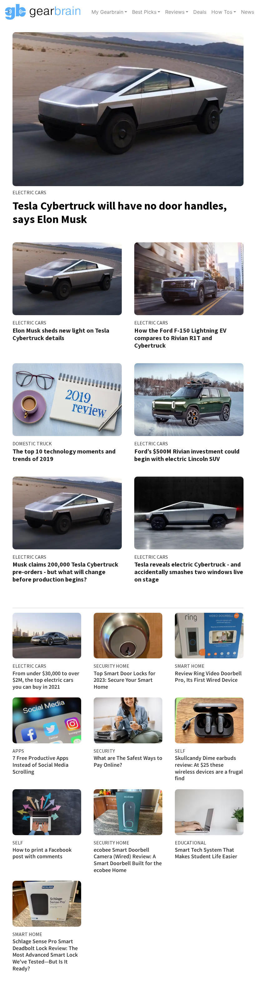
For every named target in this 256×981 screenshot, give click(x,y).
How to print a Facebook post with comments (41, 853)
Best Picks (144, 12)
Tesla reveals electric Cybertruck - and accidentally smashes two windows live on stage (188, 571)
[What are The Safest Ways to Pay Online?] (128, 720)
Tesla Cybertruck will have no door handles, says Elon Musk (119, 212)
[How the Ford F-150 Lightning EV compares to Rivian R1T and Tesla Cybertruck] (189, 278)
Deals (199, 12)
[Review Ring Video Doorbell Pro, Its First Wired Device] (209, 636)
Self (180, 751)
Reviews (175, 12)
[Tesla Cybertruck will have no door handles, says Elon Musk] (128, 109)
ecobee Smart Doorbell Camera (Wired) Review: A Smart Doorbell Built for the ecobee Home (128, 860)
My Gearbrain (107, 12)
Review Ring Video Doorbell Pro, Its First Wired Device (208, 677)
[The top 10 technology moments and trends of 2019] (67, 399)
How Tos (221, 12)
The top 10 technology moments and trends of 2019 (64, 455)
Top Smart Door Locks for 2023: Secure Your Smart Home (124, 680)
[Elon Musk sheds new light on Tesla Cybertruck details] (67, 278)
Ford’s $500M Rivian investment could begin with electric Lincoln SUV (186, 455)
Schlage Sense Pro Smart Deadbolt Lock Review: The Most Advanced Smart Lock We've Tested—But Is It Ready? (45, 955)
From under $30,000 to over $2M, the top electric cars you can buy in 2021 (45, 680)
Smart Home (189, 666)
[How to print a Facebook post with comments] (46, 812)
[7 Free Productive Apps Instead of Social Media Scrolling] (46, 720)
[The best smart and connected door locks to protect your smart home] (128, 636)
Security (104, 751)
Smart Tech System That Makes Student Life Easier (206, 853)
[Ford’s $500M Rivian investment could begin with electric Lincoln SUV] (189, 399)
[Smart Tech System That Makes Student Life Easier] (209, 812)
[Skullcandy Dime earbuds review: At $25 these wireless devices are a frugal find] (209, 720)
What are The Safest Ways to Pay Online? (128, 761)
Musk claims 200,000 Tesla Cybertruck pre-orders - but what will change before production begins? (65, 571)
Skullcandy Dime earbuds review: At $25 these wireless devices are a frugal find (209, 768)
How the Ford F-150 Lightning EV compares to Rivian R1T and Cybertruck (180, 337)
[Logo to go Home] (44, 11)
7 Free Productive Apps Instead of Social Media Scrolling (40, 764)
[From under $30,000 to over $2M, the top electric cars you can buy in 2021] (46, 636)
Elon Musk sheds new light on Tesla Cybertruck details (60, 334)
